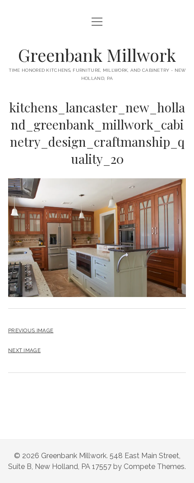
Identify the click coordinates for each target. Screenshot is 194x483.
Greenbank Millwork (97, 54)
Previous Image (30, 330)
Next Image (24, 350)
